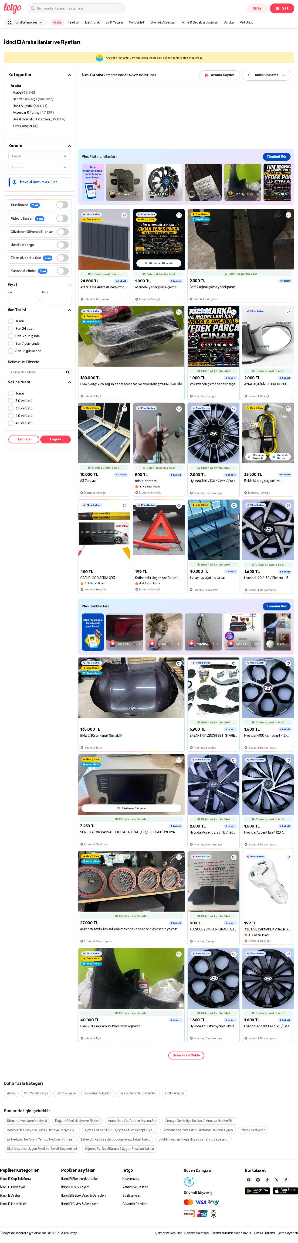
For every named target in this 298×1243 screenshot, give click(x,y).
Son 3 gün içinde (27, 336)
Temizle (23, 439)
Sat (285, 8)
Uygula (55, 439)
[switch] (62, 204)
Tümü (19, 321)
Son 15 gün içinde (28, 351)
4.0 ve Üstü (24, 416)
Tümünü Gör (277, 157)
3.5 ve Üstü (24, 408)
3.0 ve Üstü (24, 401)
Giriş (257, 8)
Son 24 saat (24, 329)
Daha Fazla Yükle (186, 1055)
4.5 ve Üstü (24, 423)
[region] (186, 182)
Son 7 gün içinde (27, 344)
